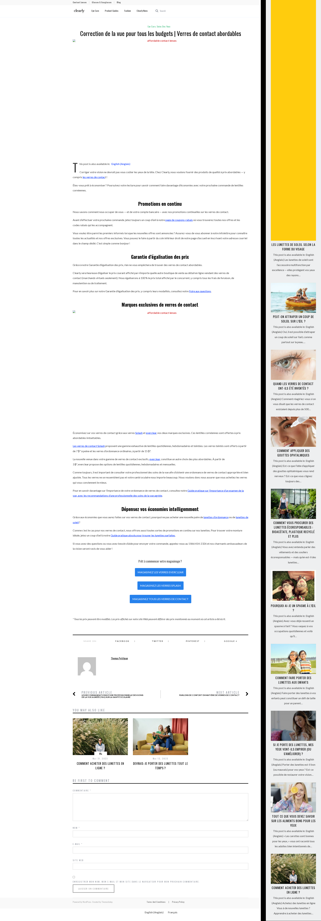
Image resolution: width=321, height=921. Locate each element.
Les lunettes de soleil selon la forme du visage (293, 246)
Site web (78, 860)
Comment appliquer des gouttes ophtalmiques (293, 452)
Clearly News (142, 10)
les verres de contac (94, 177)
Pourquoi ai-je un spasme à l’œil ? (293, 608)
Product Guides (111, 10)
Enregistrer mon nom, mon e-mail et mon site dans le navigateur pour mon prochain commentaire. (136, 881)
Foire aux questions (200, 291)
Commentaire (82, 790)
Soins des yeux (163, 26)
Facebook (122, 641)
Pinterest (193, 641)
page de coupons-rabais (179, 219)
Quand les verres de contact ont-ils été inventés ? (293, 386)
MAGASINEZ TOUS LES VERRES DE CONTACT (160, 599)
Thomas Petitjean (119, 658)
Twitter (157, 641)
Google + (230, 641)
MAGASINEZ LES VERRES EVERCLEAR (160, 572)
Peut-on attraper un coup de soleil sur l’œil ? (293, 318)
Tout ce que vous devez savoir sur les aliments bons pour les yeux (293, 820)
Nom (76, 827)
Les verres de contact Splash (89, 445)
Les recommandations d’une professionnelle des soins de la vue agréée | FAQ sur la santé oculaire (112, 694)
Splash (139, 432)
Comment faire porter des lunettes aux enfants (293, 680)
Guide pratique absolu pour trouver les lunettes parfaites (143, 535)
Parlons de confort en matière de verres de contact (209, 693)
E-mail (77, 844)
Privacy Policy (178, 901)
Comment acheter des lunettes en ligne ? (100, 765)
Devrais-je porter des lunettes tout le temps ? (160, 765)
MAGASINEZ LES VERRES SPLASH (160, 585)
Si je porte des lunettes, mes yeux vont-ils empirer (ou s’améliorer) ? (293, 749)
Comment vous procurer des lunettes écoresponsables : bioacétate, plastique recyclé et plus (293, 529)
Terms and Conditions (156, 901)
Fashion (127, 10)
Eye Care (95, 10)
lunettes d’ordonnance (216, 517)
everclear (151, 432)
